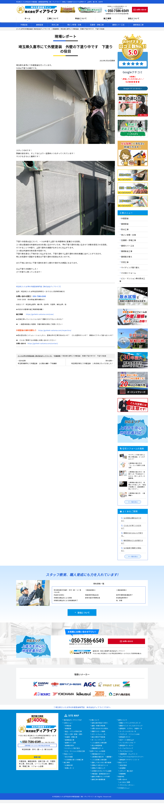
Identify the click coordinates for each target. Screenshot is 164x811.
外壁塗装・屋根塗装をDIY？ (101, 774)
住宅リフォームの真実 (97, 751)
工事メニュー (68, 723)
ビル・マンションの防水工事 (75, 751)
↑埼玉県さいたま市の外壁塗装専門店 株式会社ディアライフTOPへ (82, 707)
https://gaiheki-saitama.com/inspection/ (54, 330)
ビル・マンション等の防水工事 (132, 279)
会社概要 (122, 768)
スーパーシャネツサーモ (127, 731)
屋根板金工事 (138, 24)
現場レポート (69, 768)
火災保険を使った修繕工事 (74, 760)
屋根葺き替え (126, 256)
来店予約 (121, 777)
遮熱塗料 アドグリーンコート (129, 760)
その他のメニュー (124, 788)
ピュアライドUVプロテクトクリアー (131, 757)
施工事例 (67, 762)
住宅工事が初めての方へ (100, 723)
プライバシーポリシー (127, 785)
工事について (94, 720)
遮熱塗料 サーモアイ (126, 745)
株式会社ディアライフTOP (73, 720)
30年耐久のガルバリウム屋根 (101, 771)
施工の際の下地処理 (98, 737)
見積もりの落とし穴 (98, 768)
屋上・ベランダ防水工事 (73, 731)
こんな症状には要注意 (99, 743)
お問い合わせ (122, 779)
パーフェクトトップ (126, 748)
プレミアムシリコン (126, 751)
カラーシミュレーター (99, 734)
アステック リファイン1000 (129, 734)
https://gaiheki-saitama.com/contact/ (43, 343)
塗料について (122, 720)
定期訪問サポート (98, 748)
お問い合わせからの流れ (100, 728)
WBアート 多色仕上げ (126, 740)
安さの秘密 (69, 757)
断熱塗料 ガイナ (124, 737)
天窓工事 (125, 262)
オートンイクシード (98, 740)
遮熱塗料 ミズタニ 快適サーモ (130, 728)
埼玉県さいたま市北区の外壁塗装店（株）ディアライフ (74, 796)
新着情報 (122, 774)
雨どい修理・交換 (74, 24)
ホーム (27, 18)
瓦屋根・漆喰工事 (97, 24)
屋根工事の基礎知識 (98, 779)
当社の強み (123, 765)
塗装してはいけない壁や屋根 (101, 762)
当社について (83, 612)
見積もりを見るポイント (100, 765)
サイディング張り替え (130, 267)
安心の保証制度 (97, 745)
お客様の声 (69, 765)
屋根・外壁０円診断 (98, 726)
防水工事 (55, 24)
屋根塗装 (39, 24)
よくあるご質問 (124, 782)
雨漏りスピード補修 (98, 731)
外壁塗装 (24, 24)
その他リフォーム (128, 273)
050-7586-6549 (118, 11)
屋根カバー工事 (70, 743)
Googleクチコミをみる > (133, 88)
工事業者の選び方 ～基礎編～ (102, 757)
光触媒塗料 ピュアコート (128, 754)
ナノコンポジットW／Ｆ (127, 743)
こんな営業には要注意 (99, 760)
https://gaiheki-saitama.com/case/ (40, 314)
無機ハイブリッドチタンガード (130, 723)
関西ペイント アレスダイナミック (130, 726)
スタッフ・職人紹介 (126, 771)
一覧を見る (134, 502)
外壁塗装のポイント (98, 754)
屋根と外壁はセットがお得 (101, 777)
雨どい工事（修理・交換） (74, 734)
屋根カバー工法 (118, 24)
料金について (68, 754)
